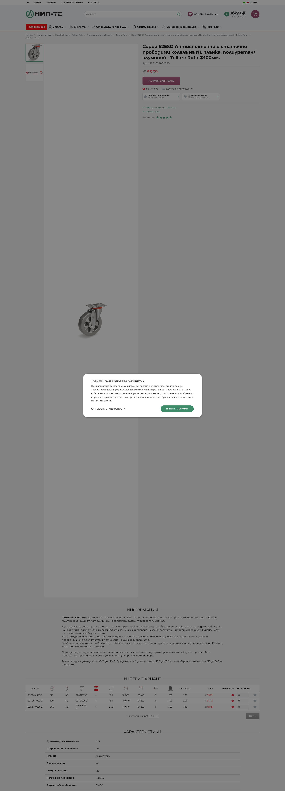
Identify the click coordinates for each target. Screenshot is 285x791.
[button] (108, 408)
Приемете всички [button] (177, 408)
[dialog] (142, 395)
